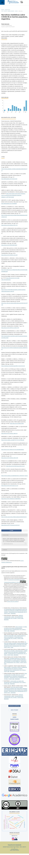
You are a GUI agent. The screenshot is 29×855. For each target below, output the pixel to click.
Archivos (7, 9)
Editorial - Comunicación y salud (13, 616)
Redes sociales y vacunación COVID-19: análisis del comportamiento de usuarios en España (15, 668)
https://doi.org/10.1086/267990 (17, 423)
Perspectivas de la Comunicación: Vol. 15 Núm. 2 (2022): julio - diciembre (15, 654)
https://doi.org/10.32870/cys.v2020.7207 (10, 327)
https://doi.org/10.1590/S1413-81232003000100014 (12, 449)
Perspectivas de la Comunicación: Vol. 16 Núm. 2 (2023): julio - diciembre (14, 618)
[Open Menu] (2, 2)
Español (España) (14, 719)
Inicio (2, 9)
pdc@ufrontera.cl (14, 849)
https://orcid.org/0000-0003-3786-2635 (8, 26)
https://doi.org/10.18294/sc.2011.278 (9, 225)
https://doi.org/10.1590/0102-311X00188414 (11, 498)
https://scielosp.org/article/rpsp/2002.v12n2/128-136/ (13, 366)
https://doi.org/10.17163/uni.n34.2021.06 (10, 525)
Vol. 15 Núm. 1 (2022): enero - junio (9, 11)
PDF (12, 530)
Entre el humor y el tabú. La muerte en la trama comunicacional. (15, 627)
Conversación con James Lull (17, 681)
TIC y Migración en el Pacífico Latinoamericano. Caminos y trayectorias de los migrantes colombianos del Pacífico (16, 651)
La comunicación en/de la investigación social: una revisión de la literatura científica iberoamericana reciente (15, 611)
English (14, 717)
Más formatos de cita (8, 543)
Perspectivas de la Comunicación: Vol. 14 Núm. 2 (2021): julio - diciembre (14, 638)
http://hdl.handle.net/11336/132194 (9, 178)
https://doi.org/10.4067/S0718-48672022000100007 (15, 31)
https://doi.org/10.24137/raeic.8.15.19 (9, 485)
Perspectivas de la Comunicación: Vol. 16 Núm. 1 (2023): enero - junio (15, 662)
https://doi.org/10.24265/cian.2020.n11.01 (15, 466)
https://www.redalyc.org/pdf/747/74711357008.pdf (12, 440)
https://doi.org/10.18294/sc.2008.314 (9, 433)
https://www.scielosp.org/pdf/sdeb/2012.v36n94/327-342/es (14, 475)
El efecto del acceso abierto (12, 601)
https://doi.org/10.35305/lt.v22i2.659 (9, 255)
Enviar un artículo (14, 705)
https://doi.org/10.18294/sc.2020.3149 (9, 457)
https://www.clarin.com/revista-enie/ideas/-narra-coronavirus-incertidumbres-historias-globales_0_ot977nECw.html (13, 195)
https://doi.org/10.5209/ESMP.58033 (9, 245)
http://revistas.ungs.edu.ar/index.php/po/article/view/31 (14, 517)
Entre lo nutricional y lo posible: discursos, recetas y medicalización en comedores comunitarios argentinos (15, 675)
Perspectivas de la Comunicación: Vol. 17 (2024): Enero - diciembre (15, 612)
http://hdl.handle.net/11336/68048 (9, 203)
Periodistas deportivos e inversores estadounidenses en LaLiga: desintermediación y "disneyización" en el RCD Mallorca (15, 660)
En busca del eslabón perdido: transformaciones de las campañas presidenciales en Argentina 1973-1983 (15, 643)
